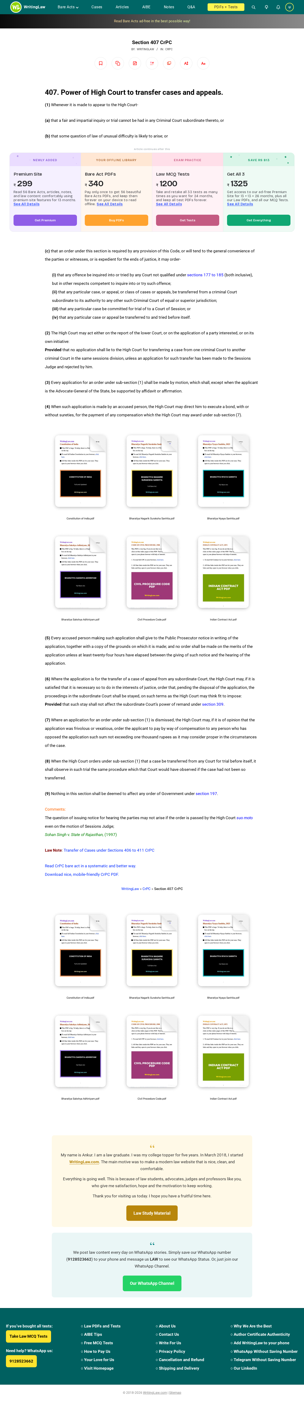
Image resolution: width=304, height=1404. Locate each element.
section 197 (206, 793)
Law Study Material (152, 1213)
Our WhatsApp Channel (152, 1283)
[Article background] (169, 63)
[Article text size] (186, 63)
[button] (265, 7)
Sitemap (175, 1393)
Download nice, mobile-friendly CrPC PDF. (82, 874)
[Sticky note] (135, 63)
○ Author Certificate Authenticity (260, 1334)
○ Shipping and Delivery (177, 1368)
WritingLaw (130, 889)
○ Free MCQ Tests (97, 1342)
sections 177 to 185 (205, 275)
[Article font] (203, 63)
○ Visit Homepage (97, 1368)
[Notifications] (278, 7)
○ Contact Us (167, 1334)
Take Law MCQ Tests (29, 1336)
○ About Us (166, 1326)
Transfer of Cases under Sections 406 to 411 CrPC (109, 850)
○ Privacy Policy (170, 1351)
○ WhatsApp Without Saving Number (264, 1351)
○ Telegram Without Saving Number (263, 1359)
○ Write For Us (168, 1342)
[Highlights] (152, 63)
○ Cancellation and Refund (180, 1359)
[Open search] (251, 7)
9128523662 (21, 1361)
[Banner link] (152, 21)
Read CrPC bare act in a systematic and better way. (90, 865)
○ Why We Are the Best (251, 1326)
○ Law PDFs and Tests (101, 1326)
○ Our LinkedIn (243, 1368)
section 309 (212, 704)
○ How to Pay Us (95, 1351)
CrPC (169, 49)
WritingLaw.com (84, 1162)
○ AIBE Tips (91, 1334)
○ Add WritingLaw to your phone (259, 1342)
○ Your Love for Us (97, 1359)
